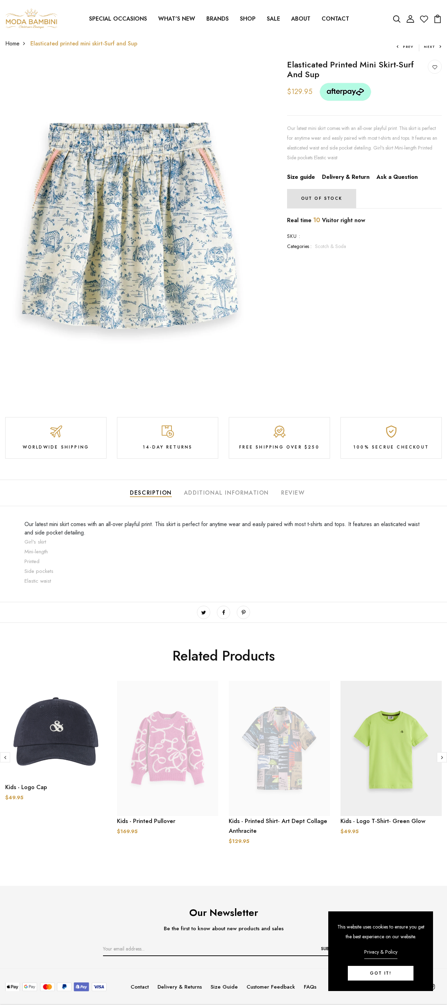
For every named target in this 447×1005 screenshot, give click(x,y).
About (300, 19)
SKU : (294, 236)
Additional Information (226, 493)
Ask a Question (397, 177)
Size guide (301, 177)
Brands (217, 19)
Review (293, 493)
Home (12, 43)
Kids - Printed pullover (146, 821)
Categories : (299, 246)
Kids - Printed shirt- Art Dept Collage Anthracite (278, 826)
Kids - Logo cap (26, 787)
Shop (248, 19)
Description (151, 493)
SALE (273, 19)
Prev (408, 46)
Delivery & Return (345, 177)
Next (429, 46)
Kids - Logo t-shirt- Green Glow (382, 821)
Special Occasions (118, 19)
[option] (56, 754)
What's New (176, 19)
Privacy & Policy (380, 951)
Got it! (380, 973)
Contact (335, 19)
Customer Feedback (271, 987)
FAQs (310, 987)
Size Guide (224, 987)
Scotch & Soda (330, 246)
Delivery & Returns (179, 987)
